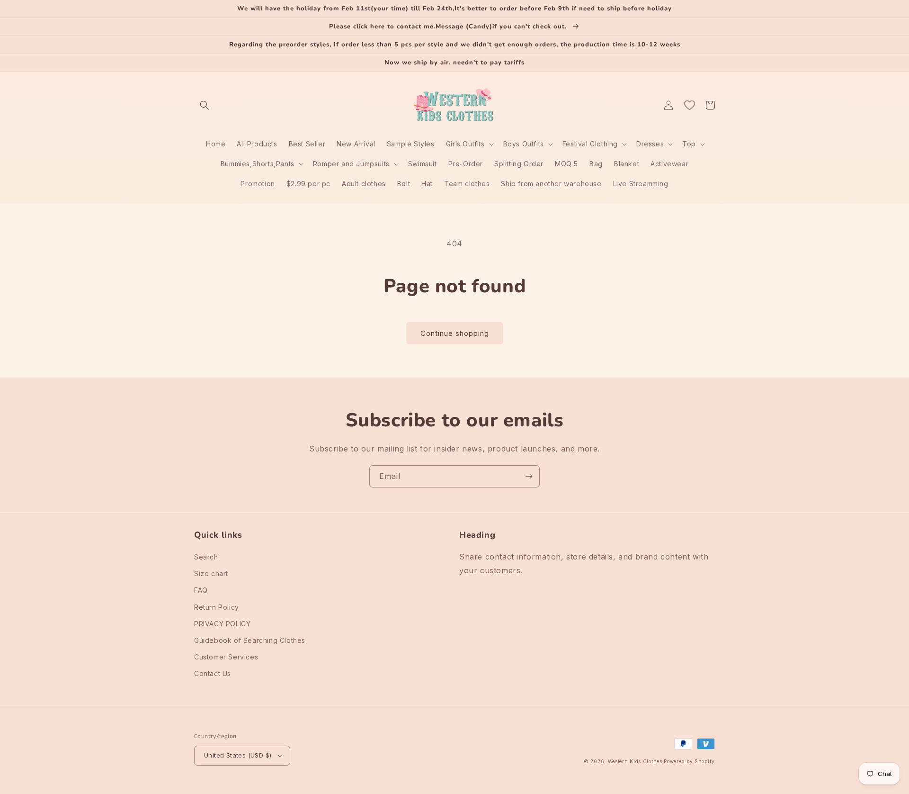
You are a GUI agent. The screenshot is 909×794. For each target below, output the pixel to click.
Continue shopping (454, 333)
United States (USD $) (237, 755)
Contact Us (212, 673)
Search (206, 557)
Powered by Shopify (689, 761)
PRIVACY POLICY (222, 624)
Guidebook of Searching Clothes (249, 640)
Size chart (211, 573)
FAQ (201, 590)
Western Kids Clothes (635, 761)
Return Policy (216, 607)
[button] (204, 105)
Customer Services (226, 657)
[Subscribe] (528, 476)
